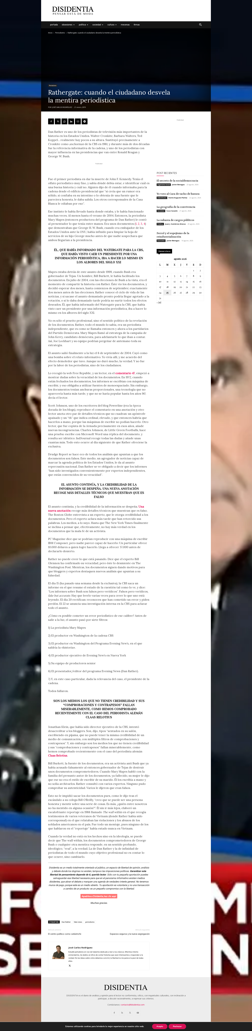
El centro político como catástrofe (64, 934)
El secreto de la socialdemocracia (177, 180)
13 (181, 281)
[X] (58, 121)
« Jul (159, 302)
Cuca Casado (171, 211)
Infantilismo (162, 198)
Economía (161, 241)
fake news (78, 922)
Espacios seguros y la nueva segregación (130, 934)
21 (187, 287)
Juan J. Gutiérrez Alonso (175, 224)
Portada (54, 24)
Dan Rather (66, 922)
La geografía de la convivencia (176, 207)
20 (180, 287)
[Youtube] (138, 1013)
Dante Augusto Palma (177, 198)
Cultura (110, 24)
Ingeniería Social (164, 185)
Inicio (50, 33)
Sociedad (96, 24)
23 (200, 287)
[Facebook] (51, 121)
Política (82, 24)
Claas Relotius (57, 755)
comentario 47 (125, 373)
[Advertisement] (151, 10)
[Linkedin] (71, 121)
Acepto (159, 1026)
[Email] (78, 121)
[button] (200, 25)
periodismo (89, 922)
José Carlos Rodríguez (62, 107)
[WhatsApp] (64, 121)
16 (200, 281)
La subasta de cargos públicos (175, 220)
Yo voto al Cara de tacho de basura (178, 193)
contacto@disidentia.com (133, 1004)
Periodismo (60, 33)
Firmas (137, 24)
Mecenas (125, 24)
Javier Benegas (178, 184)
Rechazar (177, 1026)
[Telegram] (85, 121)
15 (194, 281)
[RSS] (122, 1013)
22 (193, 287)
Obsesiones (67, 24)
